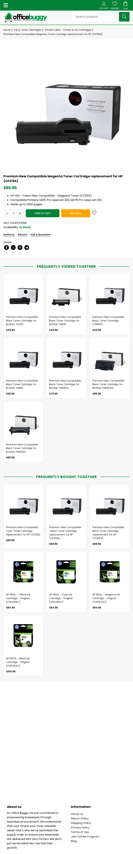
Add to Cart (43, 213)
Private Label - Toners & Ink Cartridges (68, 30)
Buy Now (75, 213)
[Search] (124, 17)
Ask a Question (40, 234)
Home (7, 30)
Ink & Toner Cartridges (27, 30)
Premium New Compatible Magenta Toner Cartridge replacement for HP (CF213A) (53, 34)
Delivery (9, 234)
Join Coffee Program (85, 837)
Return (22, 234)
